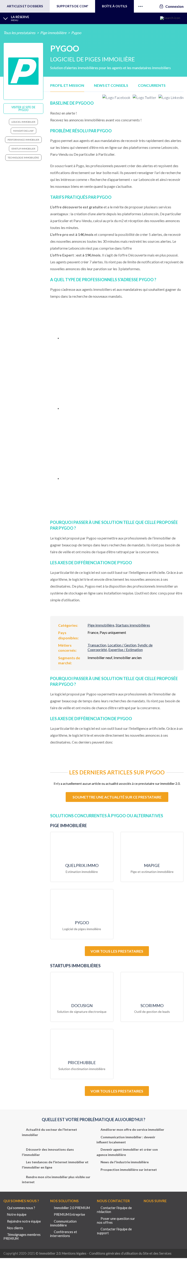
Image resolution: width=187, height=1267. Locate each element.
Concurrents (152, 85)
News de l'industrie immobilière (125, 1162)
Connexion (174, 6)
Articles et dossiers (25, 6)
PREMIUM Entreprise (69, 1214)
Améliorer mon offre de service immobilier (132, 1129)
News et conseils (111, 85)
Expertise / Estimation (125, 649)
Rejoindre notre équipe (24, 1221)
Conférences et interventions (63, 1234)
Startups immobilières (133, 625)
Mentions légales (74, 1253)
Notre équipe (16, 1214)
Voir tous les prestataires (117, 951)
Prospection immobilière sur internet (129, 1169)
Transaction (97, 645)
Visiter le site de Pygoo (23, 109)
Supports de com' (72, 6)
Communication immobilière (63, 1223)
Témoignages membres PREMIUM (22, 1236)
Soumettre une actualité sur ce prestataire (117, 797)
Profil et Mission (67, 85)
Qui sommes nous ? (21, 1208)
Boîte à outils (114, 6)
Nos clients (15, 1228)
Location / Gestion (122, 645)
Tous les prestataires (19, 32)
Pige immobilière (53, 32)
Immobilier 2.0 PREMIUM (72, 1208)
